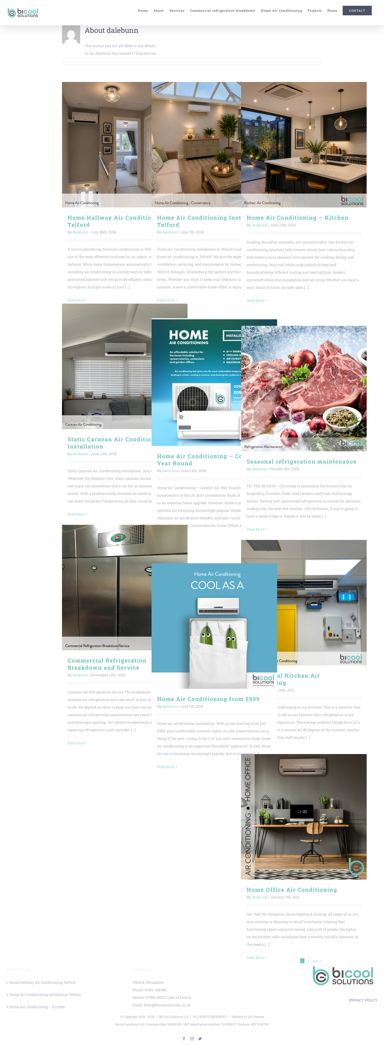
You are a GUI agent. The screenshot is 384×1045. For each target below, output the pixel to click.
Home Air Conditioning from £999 (214, 626)
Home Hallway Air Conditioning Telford (125, 145)
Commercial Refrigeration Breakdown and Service (125, 587)
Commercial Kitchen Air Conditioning (304, 603)
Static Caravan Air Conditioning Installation (125, 366)
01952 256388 (155, 989)
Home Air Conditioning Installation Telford (214, 145)
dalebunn (80, 232)
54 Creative (256, 1017)
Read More (255, 300)
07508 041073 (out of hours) (168, 997)
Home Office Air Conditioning (304, 817)
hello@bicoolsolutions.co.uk (167, 1005)
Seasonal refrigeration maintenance (304, 388)
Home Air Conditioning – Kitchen (304, 145)
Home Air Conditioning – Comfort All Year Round (214, 382)
